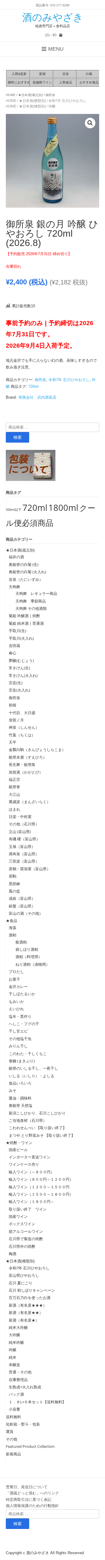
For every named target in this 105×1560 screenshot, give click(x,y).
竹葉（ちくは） (22, 735)
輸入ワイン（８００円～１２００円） (41, 1179)
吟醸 (51, 106)
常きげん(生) (19, 667)
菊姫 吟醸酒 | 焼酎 (24, 615)
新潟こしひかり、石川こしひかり (37, 1113)
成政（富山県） (22, 898)
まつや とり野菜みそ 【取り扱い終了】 (42, 1135)
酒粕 (12, 935)
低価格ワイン (42, 82)
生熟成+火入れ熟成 (25, 1387)
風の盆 (14, 891)
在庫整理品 (18, 1379)
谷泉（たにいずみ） (26, 579)
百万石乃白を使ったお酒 (29, 1297)
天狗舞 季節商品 (29, 601)
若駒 (12, 876)
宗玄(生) (15, 682)
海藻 (12, 927)
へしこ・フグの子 (24, 1023)
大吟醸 (14, 1334)
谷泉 (65, 74)
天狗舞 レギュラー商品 (34, 593)
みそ (12, 1090)
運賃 (9, 1431)
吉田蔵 (14, 645)
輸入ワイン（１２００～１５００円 (39, 1186)
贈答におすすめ (19, 82)
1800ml (63, 507)
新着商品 (13, 1454)
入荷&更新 (19, 74)
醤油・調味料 (20, 1098)
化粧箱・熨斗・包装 (23, 1424)
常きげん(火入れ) (23, 675)
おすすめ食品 (89, 82)
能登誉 (14, 786)
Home (10, 95)
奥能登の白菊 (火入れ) (27, 571)
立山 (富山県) (20, 831)
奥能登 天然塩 (20, 1105)
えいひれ (16, 1008)
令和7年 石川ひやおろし (67, 101)
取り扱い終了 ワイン (28, 1209)
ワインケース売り (24, 1164)
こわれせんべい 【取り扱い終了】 (37, 1127)
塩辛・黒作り (20, 1016)
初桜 (12, 705)
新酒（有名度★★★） (28, 1305)
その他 (11, 1439)
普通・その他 (20, 1372)
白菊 (89, 74)
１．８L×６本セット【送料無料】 (37, 1401)
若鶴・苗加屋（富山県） (29, 868)
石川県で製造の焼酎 (26, 1238)
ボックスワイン (22, 1223)
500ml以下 (13, 510)
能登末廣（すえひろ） (28, 757)
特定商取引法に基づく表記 (28, 1499)
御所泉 (50, 95)
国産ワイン (18, 1216)
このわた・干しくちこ (28, 1053)
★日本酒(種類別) (32, 101)
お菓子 (14, 979)
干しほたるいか (22, 993)
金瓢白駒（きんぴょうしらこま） (37, 749)
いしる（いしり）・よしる (31, 1075)
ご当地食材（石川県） (28, 1120)
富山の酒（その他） (26, 913)
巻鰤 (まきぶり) (22, 1061)
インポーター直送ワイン (29, 1157)
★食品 (11, 920)
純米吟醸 (16, 1342)
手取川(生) (17, 630)
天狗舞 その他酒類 (29, 608)
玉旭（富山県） (22, 846)
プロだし (16, 971)
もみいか (16, 1001)
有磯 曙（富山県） (24, 839)
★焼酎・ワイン (19, 1142)
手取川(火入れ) (21, 638)
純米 (12, 1357)
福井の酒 (16, 556)
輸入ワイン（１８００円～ (31, 1201)
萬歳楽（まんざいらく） (29, 801)
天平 (12, 742)
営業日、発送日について (27, 1486)
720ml (33, 386)
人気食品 (65, 82)
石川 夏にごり (20, 1283)
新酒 (42, 74)
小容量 (14, 1409)
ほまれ (14, 809)
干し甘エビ (18, 1031)
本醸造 (14, 1364)
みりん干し (18, 1046)
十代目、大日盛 (22, 712)
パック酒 (16, 1394)
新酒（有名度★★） (26, 1312)
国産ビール (18, 1149)
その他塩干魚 (20, 1038)
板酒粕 (19, 942)
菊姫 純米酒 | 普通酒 (26, 623)
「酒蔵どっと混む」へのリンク (32, 1493)
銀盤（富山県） (22, 906)
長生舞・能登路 (22, 764)
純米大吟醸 (18, 1327)
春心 (12, 653)
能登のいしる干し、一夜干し (33, 1068)
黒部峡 (14, 883)
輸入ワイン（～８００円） (31, 1172)
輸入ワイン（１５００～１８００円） (41, 1194)
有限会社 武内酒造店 (37, 397)
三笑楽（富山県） (24, 861)
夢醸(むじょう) (21, 660)
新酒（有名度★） (24, 1320)
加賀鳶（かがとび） (26, 772)
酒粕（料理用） (27, 956)
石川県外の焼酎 (22, 1246)
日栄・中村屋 (20, 816)
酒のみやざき (52, 17)
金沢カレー (18, 986)
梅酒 (12, 1253)
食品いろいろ (20, 1083)
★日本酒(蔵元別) (30, 95)
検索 (17, 437)
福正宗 (14, 779)
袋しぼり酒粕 (25, 949)
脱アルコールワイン (26, 1231)
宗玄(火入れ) (21, 690)
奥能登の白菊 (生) (23, 564)
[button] (90, 123)
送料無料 (13, 1416)
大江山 (14, 794)
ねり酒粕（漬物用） (31, 964)
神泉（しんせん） (24, 727)
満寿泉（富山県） (24, 853)
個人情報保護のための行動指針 (32, 1505)
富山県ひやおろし (24, 1275)
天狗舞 (14, 586)
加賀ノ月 (16, 720)
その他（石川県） (24, 824)
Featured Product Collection (30, 1446)
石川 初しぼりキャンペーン (32, 1290)
